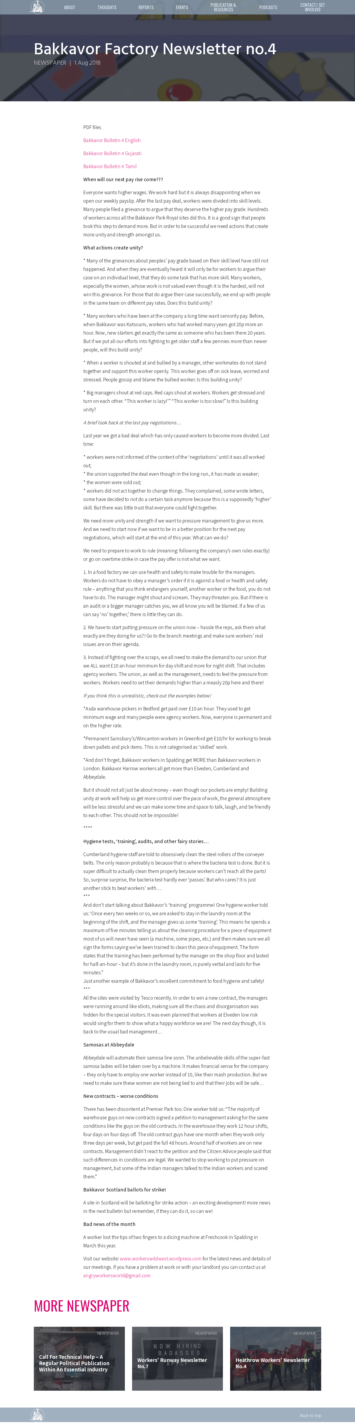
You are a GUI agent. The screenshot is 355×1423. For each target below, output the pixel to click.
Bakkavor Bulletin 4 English (112, 140)
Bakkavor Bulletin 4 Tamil (110, 166)
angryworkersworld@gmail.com (117, 1275)
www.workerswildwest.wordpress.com (160, 1258)
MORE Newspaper (81, 1305)
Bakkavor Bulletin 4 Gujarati (112, 153)
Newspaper (50, 63)
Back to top (310, 1415)
